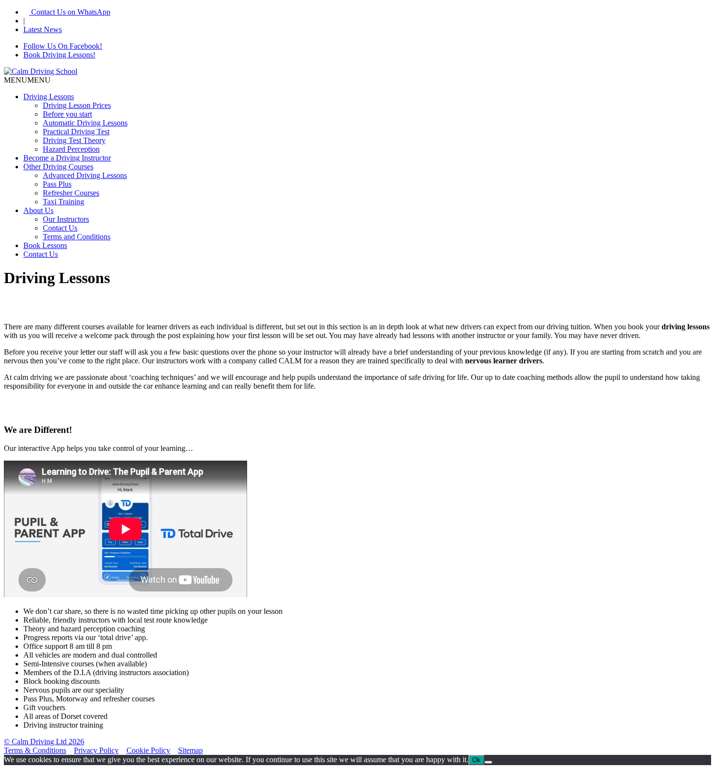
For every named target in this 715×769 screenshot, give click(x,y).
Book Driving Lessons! (59, 55)
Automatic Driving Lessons (85, 123)
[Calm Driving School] (40, 71)
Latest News (42, 29)
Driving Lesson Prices (77, 105)
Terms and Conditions (76, 236)
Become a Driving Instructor (67, 158)
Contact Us (60, 228)
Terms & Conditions (35, 750)
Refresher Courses (71, 193)
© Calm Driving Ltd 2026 (44, 741)
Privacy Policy (96, 750)
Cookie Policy (148, 750)
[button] (27, 80)
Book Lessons (45, 245)
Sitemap (190, 750)
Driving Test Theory (74, 140)
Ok (476, 760)
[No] (488, 762)
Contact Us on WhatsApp (69, 12)
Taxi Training (63, 201)
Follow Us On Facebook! (62, 46)
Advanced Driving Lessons (85, 175)
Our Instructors (66, 219)
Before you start (67, 114)
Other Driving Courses (58, 166)
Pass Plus (57, 184)
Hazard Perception (71, 149)
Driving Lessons (48, 96)
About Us (38, 210)
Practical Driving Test (76, 131)
